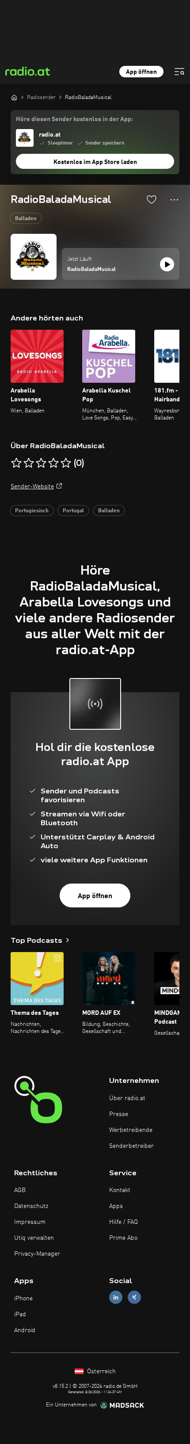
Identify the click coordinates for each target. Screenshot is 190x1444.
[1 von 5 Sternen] (16, 463)
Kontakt (119, 1190)
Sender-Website (32, 487)
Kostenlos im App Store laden (95, 162)
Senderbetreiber (131, 1146)
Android (24, 1330)
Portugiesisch (32, 511)
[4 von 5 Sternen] (53, 463)
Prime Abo (123, 1238)
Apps (116, 1206)
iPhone (23, 1298)
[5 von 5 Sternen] (66, 463)
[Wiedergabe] (167, 264)
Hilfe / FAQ (123, 1222)
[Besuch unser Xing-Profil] (134, 1297)
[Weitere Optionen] (174, 199)
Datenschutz (31, 1206)
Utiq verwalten (34, 1238)
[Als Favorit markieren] (151, 199)
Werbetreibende (130, 1130)
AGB (20, 1190)
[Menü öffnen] (179, 71)
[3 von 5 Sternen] (41, 463)
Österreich (100, 1371)
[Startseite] (14, 97)
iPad (20, 1314)
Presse (118, 1114)
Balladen (26, 218)
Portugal (73, 511)
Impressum (30, 1222)
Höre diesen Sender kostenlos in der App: (74, 119)
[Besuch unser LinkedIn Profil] (115, 1297)
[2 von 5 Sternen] (29, 463)
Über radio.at (127, 1098)
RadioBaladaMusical (91, 269)
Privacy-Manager (37, 1254)
